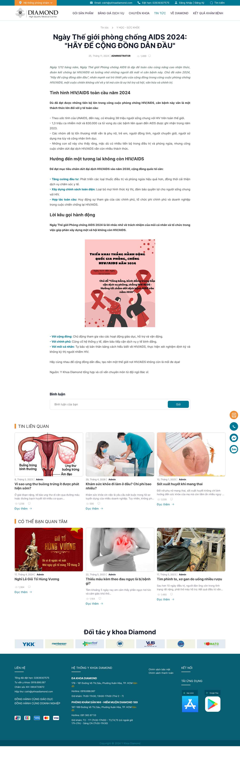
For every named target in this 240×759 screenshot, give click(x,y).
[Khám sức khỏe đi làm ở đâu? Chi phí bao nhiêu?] (120, 454)
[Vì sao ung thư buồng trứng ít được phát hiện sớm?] (49, 454)
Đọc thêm (21, 508)
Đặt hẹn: (155, 2)
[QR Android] (215, 704)
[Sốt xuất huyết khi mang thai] (191, 454)
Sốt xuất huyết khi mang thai (180, 484)
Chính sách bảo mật (159, 669)
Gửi (178, 404)
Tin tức (104, 27)
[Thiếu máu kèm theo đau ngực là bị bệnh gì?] (120, 550)
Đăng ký (199, 2)
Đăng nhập (185, 2)
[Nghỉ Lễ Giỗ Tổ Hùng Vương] (49, 550)
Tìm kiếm (219, 2)
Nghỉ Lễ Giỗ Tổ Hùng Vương (37, 579)
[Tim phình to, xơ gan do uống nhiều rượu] (191, 550)
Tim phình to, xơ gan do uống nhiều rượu (189, 579)
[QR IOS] (192, 704)
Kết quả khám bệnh (208, 13)
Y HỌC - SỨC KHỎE (128, 27)
